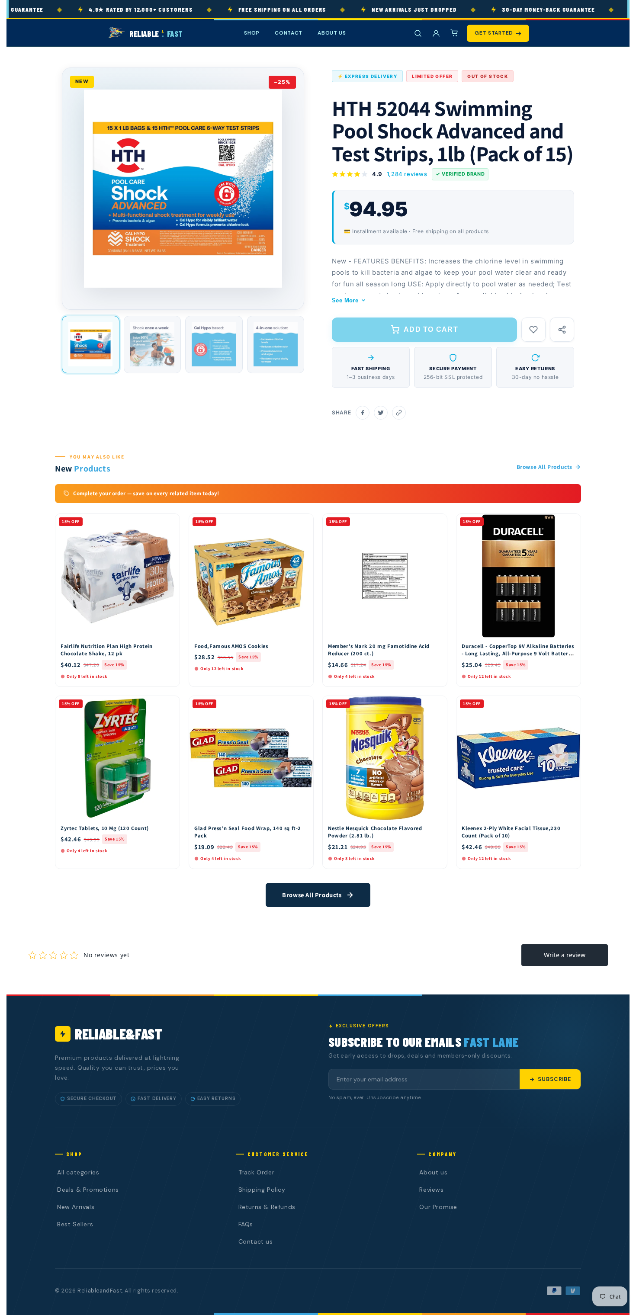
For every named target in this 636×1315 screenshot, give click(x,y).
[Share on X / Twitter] (381, 413)
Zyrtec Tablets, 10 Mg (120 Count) (105, 828)
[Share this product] (562, 330)
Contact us (255, 1241)
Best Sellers (75, 1224)
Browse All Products (544, 467)
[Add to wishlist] (533, 330)
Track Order (256, 1172)
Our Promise (438, 1207)
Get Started (494, 32)
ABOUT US (332, 32)
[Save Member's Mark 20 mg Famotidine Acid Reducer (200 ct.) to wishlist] (436, 522)
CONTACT (288, 32)
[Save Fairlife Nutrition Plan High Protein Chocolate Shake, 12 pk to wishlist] (169, 522)
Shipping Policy (262, 1189)
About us (433, 1172)
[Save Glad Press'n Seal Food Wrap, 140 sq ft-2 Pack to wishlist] (303, 705)
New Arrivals (75, 1207)
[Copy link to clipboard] (399, 413)
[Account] (436, 33)
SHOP (252, 32)
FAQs (245, 1224)
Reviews (431, 1189)
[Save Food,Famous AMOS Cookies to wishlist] (303, 522)
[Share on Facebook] (362, 413)
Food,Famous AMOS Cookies (231, 646)
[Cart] (454, 33)
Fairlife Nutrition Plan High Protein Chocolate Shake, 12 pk (107, 650)
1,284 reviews (407, 173)
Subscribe (554, 1079)
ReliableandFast (99, 1290)
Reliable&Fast (118, 1033)
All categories (78, 1172)
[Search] (418, 33)
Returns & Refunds (267, 1207)
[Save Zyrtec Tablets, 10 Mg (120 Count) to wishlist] (169, 705)
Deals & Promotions (88, 1189)
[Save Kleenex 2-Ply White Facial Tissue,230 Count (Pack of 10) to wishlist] (570, 705)
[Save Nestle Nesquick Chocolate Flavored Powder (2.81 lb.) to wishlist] (436, 705)
